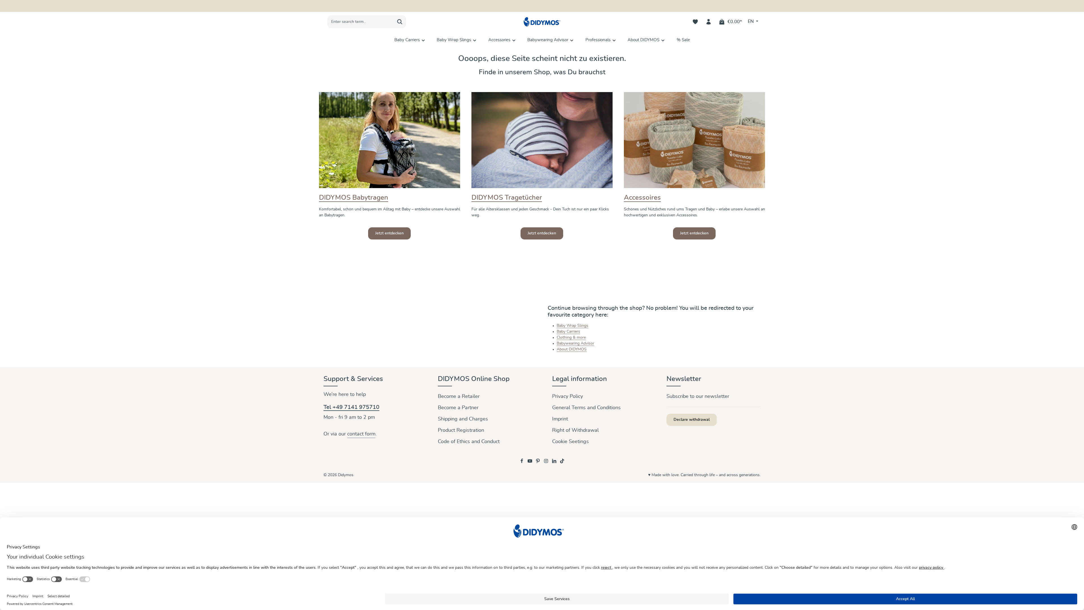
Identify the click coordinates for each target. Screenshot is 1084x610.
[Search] (400, 22)
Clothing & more (571, 337)
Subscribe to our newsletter (697, 396)
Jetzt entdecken (389, 233)
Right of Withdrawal (575, 430)
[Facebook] (522, 462)
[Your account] (709, 22)
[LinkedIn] (555, 462)
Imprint (560, 419)
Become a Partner (458, 407)
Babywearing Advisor (575, 343)
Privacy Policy (567, 396)
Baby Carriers (568, 332)
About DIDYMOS (572, 349)
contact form (361, 434)
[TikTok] (562, 462)
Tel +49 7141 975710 (351, 407)
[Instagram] (547, 462)
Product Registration (461, 430)
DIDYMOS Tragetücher (506, 197)
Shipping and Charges (463, 419)
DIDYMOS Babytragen (353, 197)
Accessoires (642, 197)
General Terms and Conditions (586, 407)
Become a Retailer (459, 396)
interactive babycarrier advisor (569, 6)
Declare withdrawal (692, 420)
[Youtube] (531, 462)
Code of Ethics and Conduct (469, 441)
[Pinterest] (538, 462)
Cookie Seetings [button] (570, 441)
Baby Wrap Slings (572, 326)
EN (751, 21)
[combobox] (360, 22)
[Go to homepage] (542, 22)
